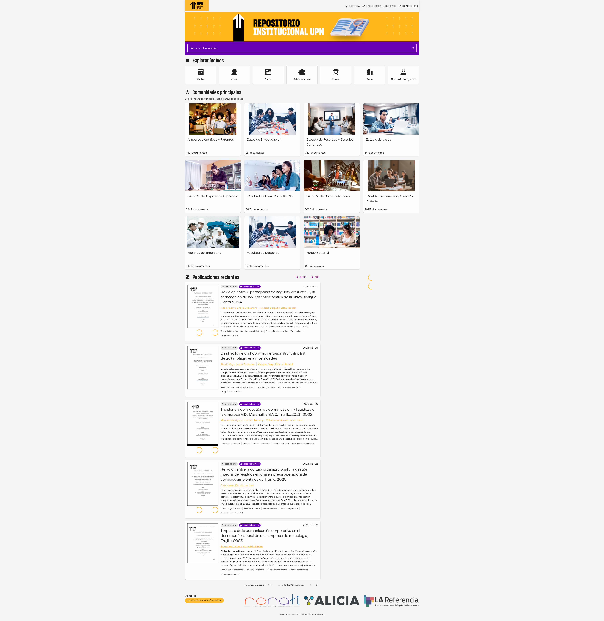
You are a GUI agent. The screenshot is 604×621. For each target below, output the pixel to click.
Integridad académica (231, 392)
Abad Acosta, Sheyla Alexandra (239, 308)
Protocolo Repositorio (381, 6)
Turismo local (296, 331)
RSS (317, 277)
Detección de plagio (245, 387)
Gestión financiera (281, 443)
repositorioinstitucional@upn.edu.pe (204, 594)
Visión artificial (227, 387)
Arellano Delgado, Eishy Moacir (278, 308)
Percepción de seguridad (277, 331)
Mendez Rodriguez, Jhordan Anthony (242, 420)
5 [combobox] (269, 578)
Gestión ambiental (252, 502)
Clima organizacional (230, 568)
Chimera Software (316, 608)
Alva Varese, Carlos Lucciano (237, 479)
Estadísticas (410, 6)
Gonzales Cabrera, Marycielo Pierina (242, 540)
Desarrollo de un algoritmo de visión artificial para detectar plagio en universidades (263, 356)
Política (354, 6)
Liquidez (246, 443)
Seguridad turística (229, 331)
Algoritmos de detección (289, 387)
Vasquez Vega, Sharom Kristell (275, 364)
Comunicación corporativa (233, 563)
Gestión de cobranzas (230, 443)
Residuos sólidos (270, 502)
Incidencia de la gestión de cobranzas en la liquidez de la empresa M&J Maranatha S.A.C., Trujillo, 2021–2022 (267, 412)
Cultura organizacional (231, 502)
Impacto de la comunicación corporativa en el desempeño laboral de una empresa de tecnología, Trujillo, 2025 (264, 529)
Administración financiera (303, 443)
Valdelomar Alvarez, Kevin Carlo (284, 420)
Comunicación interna (277, 563)
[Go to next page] (317, 579)
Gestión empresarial (289, 502)
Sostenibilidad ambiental (232, 506)
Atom (303, 277)
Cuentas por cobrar (261, 443)
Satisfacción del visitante (251, 331)
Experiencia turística (230, 335)
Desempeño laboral (255, 563)
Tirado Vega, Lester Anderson (238, 364)
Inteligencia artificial (266, 387)
